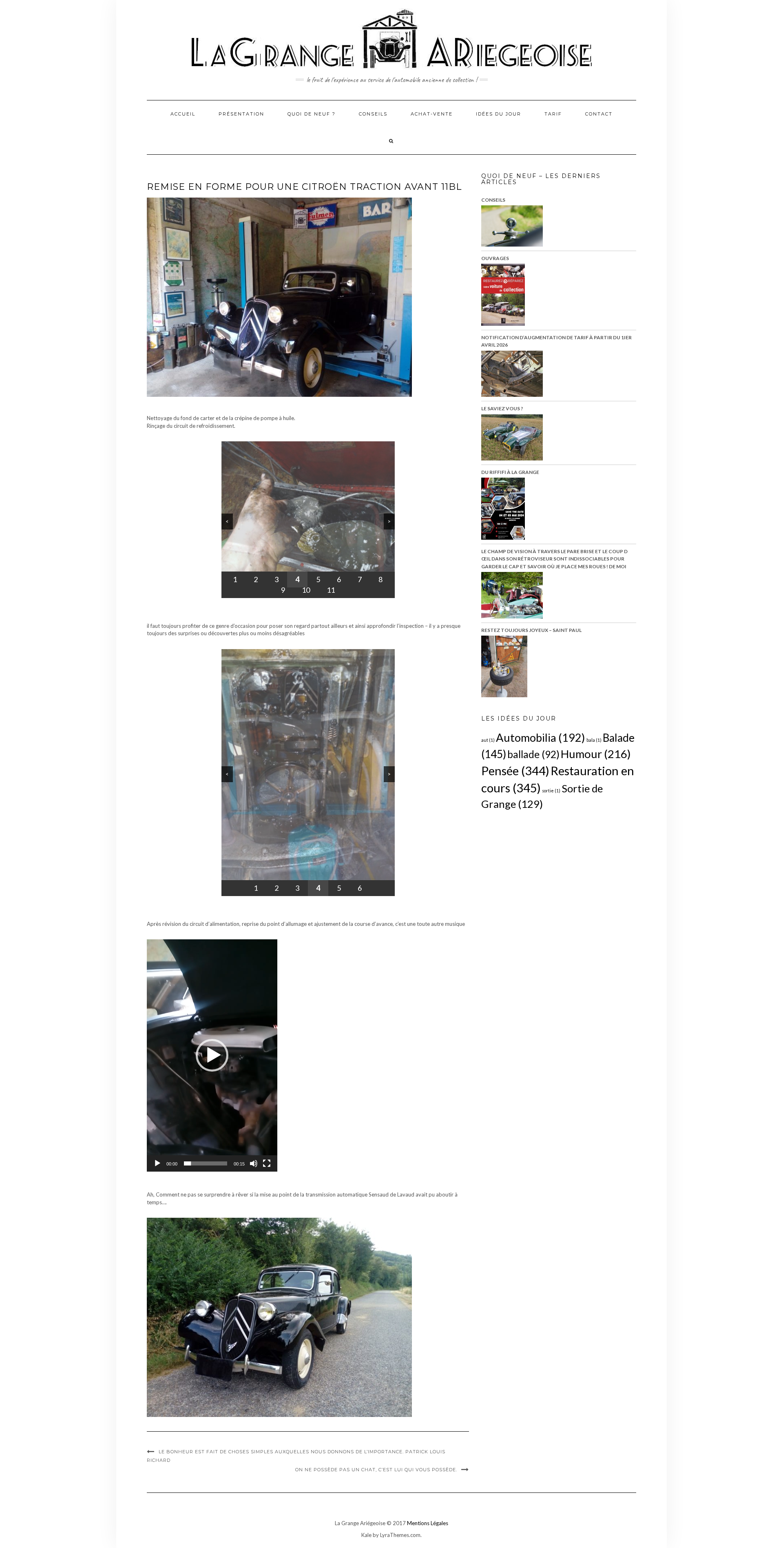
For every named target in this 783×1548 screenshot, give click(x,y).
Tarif (553, 114)
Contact (599, 114)
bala (594, 740)
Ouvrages (495, 258)
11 (331, 589)
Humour (596, 754)
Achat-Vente (432, 114)
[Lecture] (157, 1163)
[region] (308, 519)
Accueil (182, 114)
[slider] (205, 1163)
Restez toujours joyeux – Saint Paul (531, 630)
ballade (533, 754)
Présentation (241, 114)
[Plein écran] (267, 1163)
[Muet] (254, 1163)
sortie (551, 790)
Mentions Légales (427, 1523)
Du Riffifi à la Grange (510, 472)
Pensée (515, 770)
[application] (212, 1055)
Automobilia (540, 737)
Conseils (373, 114)
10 (306, 589)
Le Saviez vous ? (502, 408)
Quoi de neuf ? (312, 114)
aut (488, 740)
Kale (366, 1535)
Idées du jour (498, 114)
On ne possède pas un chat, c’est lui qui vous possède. (376, 1469)
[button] (212, 1055)
